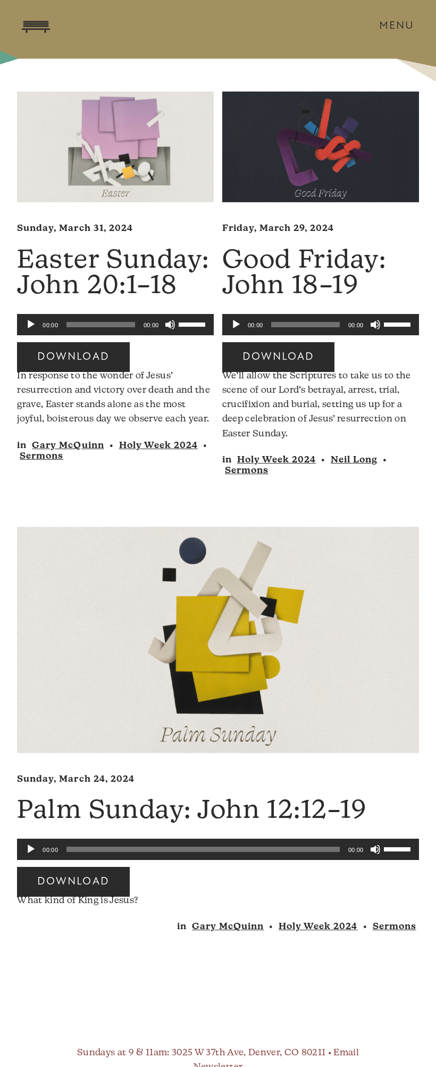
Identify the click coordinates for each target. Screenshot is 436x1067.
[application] (115, 324)
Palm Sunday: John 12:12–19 (191, 811)
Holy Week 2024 (158, 445)
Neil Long (354, 460)
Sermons (41, 456)
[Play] (31, 324)
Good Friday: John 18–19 (304, 274)
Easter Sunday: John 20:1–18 (113, 274)
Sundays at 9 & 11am (122, 1052)
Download (73, 357)
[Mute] (170, 324)
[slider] (193, 323)
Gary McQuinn (68, 445)
